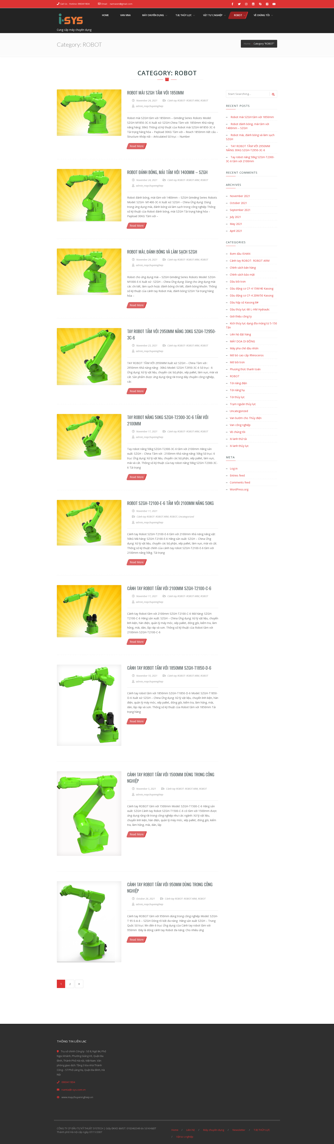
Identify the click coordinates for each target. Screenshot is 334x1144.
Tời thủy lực (237, 397)
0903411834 (68, 1082)
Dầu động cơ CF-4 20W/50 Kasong (251, 295)
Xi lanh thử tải (238, 439)
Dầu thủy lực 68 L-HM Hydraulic (250, 309)
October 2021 (238, 203)
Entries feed (237, 475)
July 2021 (235, 217)
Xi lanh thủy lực (239, 446)
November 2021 (240, 196)
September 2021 (240, 210)
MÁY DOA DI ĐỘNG (242, 341)
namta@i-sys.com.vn (73, 1089)
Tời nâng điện (238, 383)
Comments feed (240, 482)
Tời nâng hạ (237, 390)
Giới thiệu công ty (241, 316)
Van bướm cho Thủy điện (246, 418)
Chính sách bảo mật (242, 274)
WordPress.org (239, 489)
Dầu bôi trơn (238, 281)
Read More (137, 146)
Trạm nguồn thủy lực (243, 404)
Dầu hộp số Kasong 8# (244, 302)
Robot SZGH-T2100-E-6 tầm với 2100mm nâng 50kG (170, 503)
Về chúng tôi (237, 432)
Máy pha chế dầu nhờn (244, 348)
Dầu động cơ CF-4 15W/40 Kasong (251, 288)
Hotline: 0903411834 (79, 3)
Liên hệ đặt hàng (240, 334)
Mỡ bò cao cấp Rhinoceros (247, 355)
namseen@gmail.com (121, 3)
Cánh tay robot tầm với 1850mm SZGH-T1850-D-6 (169, 668)
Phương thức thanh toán (245, 369)
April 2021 (236, 231)
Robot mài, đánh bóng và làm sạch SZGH (162, 252)
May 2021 (236, 224)
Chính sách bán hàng (243, 267)
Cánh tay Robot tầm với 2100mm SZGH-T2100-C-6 (169, 588)
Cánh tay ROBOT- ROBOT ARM (183, 100)
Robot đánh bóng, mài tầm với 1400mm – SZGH (167, 172)
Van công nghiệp (240, 425)
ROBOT (204, 100)
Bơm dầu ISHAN (240, 253)
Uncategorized (186, 516)
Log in (234, 468)
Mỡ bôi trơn (237, 362)
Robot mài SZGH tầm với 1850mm (155, 92)
